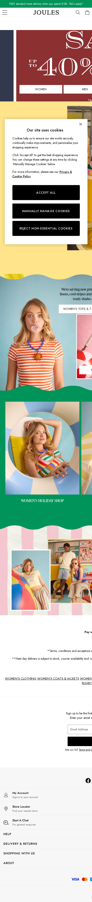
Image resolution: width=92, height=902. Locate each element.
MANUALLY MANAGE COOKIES (46, 211)
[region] (46, 181)
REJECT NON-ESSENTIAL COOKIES (46, 228)
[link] (78, 12)
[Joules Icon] (46, 12)
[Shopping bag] (87, 12)
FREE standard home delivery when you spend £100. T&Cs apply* (46, 4)
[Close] (80, 124)
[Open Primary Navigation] (4, 12)
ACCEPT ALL (46, 192)
